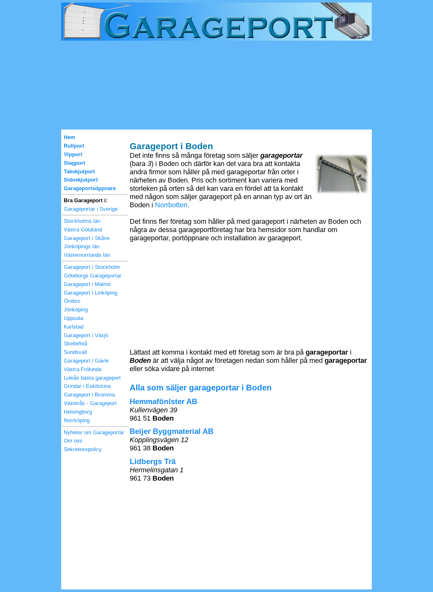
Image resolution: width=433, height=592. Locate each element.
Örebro (72, 301)
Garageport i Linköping (90, 293)
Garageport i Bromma (89, 395)
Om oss (73, 441)
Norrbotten (171, 205)
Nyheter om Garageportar (94, 432)
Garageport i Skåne (87, 238)
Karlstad (73, 327)
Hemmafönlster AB (163, 401)
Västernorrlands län (87, 255)
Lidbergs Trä (153, 461)
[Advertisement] (216, 85)
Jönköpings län (81, 246)
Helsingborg (78, 412)
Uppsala (73, 318)
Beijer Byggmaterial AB (171, 431)
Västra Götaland (83, 230)
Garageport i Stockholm (92, 267)
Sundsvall (75, 352)
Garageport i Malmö (87, 284)
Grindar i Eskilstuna (87, 386)
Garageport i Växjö (86, 335)
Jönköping (76, 310)
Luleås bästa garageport (92, 378)
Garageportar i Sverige (91, 209)
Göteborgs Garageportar (92, 276)
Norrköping (77, 420)
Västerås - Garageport (90, 403)
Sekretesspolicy (83, 449)
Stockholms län (82, 221)
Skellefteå (75, 344)
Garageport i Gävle (86, 361)
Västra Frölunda (82, 369)
